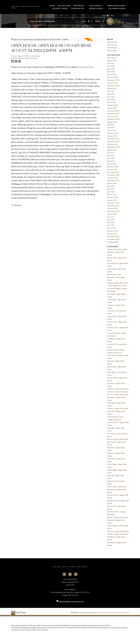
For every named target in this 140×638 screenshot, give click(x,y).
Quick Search (95, 5)
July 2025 (110, 91)
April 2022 (111, 192)
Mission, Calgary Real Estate (117, 408)
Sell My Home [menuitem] (64, 5)
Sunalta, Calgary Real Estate (117, 517)
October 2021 (112, 208)
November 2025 (113, 80)
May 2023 (111, 158)
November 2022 (113, 175)
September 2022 (113, 180)
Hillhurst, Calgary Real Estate (118, 389)
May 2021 (111, 222)
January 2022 (112, 200)
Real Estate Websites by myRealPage (117, 612)
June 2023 (111, 155)
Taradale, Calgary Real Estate (118, 531)
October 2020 (112, 242)
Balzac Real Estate (114, 274)
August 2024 (112, 122)
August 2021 (112, 214)
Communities (77, 8)
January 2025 (112, 108)
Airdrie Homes (96, 8)
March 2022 (111, 194)
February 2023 (112, 166)
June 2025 (111, 94)
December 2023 (113, 139)
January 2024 (112, 136)
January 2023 (112, 169)
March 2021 (111, 228)
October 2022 (112, 178)
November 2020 (113, 239)
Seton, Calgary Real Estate (117, 487)
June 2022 (111, 186)
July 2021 (110, 217)
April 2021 (111, 225)
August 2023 (112, 150)
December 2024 (113, 111)
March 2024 (111, 130)
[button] (64, 574)
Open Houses (112, 47)
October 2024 (112, 116)
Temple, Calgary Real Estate (117, 534)
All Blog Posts (112, 42)
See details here (86, 67)
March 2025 (111, 102)
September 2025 (113, 86)
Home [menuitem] (52, 5)
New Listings (112, 45)
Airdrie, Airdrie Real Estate (117, 249)
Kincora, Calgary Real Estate (117, 394)
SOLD (112, 15)
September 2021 (113, 211)
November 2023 (113, 141)
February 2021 (112, 231)
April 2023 (111, 161)
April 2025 (111, 99)
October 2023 (112, 144)
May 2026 (111, 69)
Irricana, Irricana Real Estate (117, 392)
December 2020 (113, 236)
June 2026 (111, 66)
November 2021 (113, 206)
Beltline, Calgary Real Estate (117, 283)
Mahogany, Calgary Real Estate (27, 58)
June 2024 (111, 127)
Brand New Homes (116, 5)
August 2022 (112, 183)
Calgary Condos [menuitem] (60, 8)
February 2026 (112, 77)
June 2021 (111, 220)
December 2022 (113, 172)
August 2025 (112, 88)
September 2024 (113, 119)
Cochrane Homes (116, 8)
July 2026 (110, 63)
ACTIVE (104, 15)
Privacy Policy (101, 612)
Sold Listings (111, 50)
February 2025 (112, 105)
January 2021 (112, 234)
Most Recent (112, 58)
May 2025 (111, 97)
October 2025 (112, 83)
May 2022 (111, 189)
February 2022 (112, 197)
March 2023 (111, 164)
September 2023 (113, 147)
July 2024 (110, 125)
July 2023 (110, 153)
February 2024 (112, 133)
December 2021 (113, 203)
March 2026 (111, 74)
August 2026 (112, 60)
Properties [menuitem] (78, 5)
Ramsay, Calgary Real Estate (117, 439)
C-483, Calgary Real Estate (117, 285)
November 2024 (113, 113)
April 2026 (111, 72)
